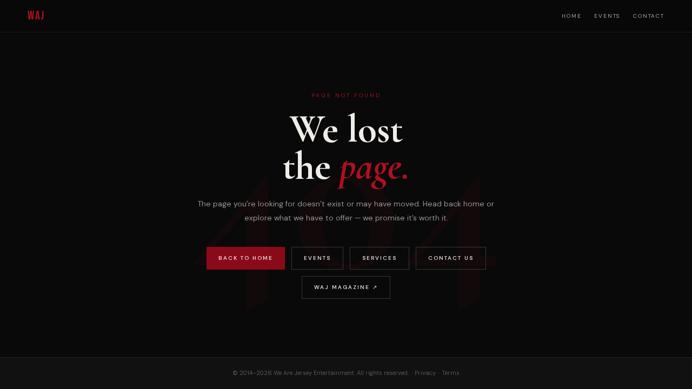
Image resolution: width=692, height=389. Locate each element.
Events (607, 15)
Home (571, 15)
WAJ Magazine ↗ (346, 287)
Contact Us (451, 257)
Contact (648, 15)
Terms (451, 373)
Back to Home (245, 257)
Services (379, 257)
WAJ (36, 16)
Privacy (425, 373)
